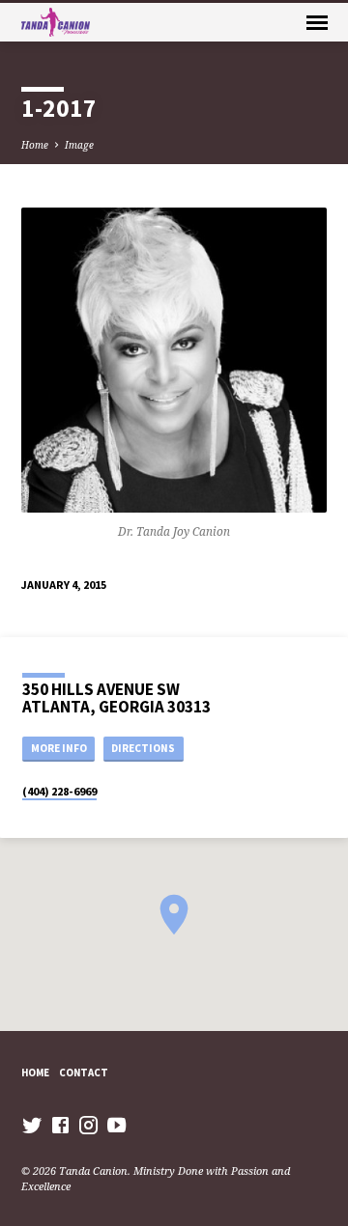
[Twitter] (32, 1124)
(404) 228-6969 (59, 791)
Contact (83, 1072)
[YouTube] (116, 1124)
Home (34, 145)
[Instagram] (88, 1124)
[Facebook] (60, 1124)
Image (79, 145)
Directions (143, 748)
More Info (59, 748)
